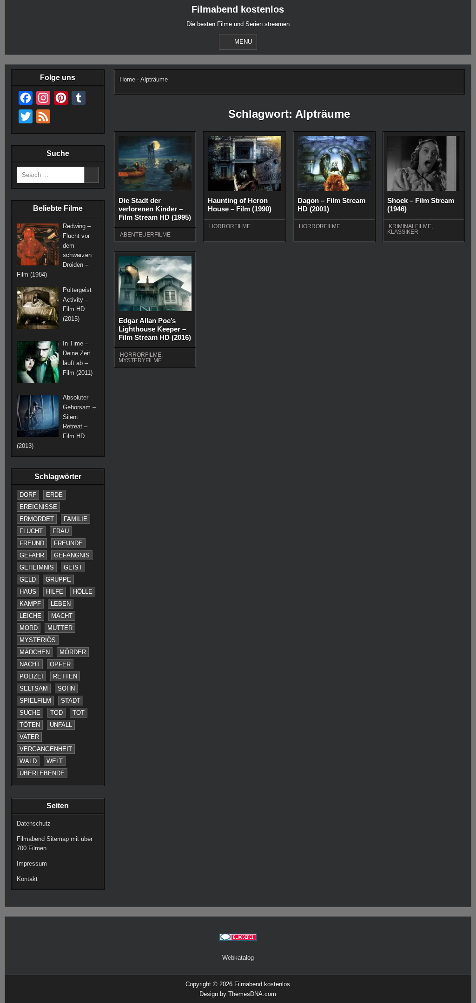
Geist (73, 567)
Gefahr (32, 555)
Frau (61, 531)
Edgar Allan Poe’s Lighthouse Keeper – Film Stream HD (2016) (155, 329)
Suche (30, 712)
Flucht (31, 531)
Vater (29, 736)
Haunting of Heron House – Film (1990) (239, 205)
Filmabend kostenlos (238, 9)
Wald (28, 761)
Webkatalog (238, 957)
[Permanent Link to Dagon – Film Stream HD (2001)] (334, 163)
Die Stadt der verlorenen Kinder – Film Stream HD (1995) (155, 209)
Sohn (66, 688)
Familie (75, 518)
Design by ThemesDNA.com (237, 993)
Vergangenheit (46, 748)
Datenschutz (34, 823)
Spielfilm (35, 700)
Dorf (28, 494)
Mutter (60, 627)
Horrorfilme (230, 226)
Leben (61, 603)
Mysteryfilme (140, 360)
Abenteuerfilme (145, 234)
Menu (243, 41)
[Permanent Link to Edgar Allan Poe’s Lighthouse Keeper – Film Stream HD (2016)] (155, 283)
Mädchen (35, 652)
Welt (54, 761)
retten (65, 676)
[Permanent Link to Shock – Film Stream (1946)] (424, 163)
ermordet (37, 518)
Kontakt (27, 878)
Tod (56, 712)
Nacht (30, 664)
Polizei (31, 676)
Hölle (83, 591)
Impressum (32, 863)
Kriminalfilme (410, 226)
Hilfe (54, 591)
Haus (28, 591)
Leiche (30, 615)
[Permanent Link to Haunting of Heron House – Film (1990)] (244, 163)
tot (79, 712)
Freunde (68, 543)
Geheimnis (37, 567)
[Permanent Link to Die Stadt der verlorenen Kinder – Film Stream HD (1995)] (155, 163)
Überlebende (42, 773)
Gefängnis (72, 555)
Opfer (60, 664)
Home (127, 79)
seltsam (34, 688)
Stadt (70, 700)
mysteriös (38, 640)
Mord (29, 627)
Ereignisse (38, 506)
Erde (54, 494)
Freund (32, 543)
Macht (62, 615)
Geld (28, 579)
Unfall (61, 724)
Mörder (73, 652)
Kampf (30, 603)
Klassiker (402, 232)
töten (30, 724)
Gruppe (58, 579)
